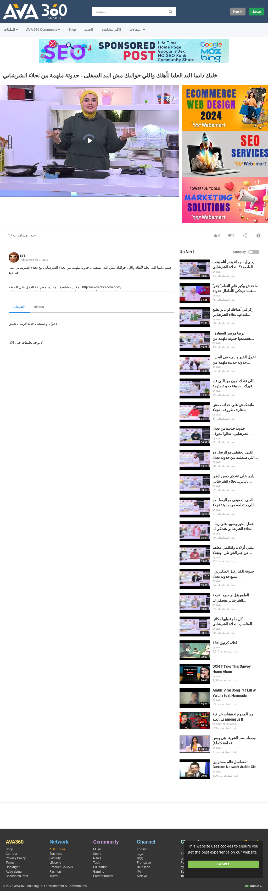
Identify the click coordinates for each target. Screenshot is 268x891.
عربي (140, 854)
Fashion (55, 871)
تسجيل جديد (36, 324)
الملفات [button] (9, 29)
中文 (140, 858)
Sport (97, 854)
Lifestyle (55, 863)
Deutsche (143, 867)
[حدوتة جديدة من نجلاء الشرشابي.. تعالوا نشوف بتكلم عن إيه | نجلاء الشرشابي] (195, 436)
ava (23, 255)
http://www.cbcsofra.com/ (101, 287)
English (142, 849)
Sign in (238, 11)
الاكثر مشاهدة (111, 29)
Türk (184, 876)
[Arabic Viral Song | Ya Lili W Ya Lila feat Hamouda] (195, 698)
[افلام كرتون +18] (195, 650)
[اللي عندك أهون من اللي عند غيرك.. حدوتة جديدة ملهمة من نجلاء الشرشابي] (195, 388)
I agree (223, 864)
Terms (10, 863)
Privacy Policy (16, 858)
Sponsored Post (17, 876)
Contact (11, 854)
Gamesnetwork (226, 724)
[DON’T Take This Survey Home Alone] (195, 674)
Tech (96, 863)
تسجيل (256, 11)
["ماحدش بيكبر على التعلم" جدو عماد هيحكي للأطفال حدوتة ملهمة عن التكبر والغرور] (195, 293)
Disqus (39, 307)
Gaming (98, 871)
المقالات (136, 29)
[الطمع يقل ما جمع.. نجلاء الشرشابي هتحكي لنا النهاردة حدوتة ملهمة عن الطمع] (195, 603)
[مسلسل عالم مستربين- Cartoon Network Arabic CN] (195, 769)
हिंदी (139, 871)
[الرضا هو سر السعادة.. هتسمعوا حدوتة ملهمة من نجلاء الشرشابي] (195, 341)
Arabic (254, 886)
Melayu (142, 876)
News (97, 858)
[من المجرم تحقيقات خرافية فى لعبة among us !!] (195, 720)
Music (97, 849)
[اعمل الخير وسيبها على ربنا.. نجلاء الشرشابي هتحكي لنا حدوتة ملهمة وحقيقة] (195, 531)
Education (100, 867)
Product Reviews (61, 867)
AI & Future (57, 849)
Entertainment (103, 876)
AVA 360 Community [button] (41, 29)
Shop (72, 29)
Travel (53, 876)
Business (55, 854)
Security (55, 858)
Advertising (14, 871)
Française (144, 863)
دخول (53, 324)
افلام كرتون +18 (225, 643)
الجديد (88, 29)
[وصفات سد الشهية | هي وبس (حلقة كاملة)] (195, 744)
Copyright (13, 867)
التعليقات (19, 307)
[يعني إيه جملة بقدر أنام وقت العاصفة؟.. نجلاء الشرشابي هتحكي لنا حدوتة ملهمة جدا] (195, 269)
